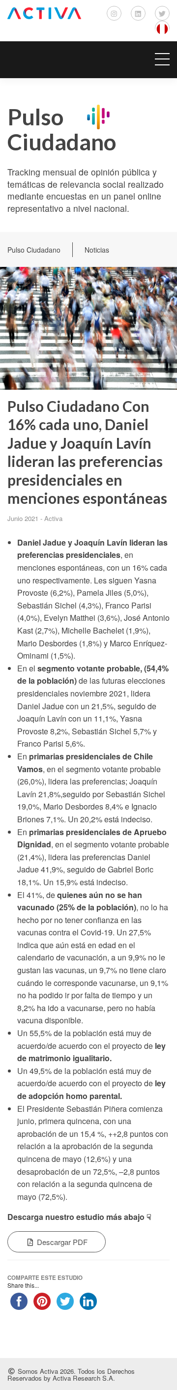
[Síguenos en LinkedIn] (138, 13)
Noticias (97, 249)
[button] (88, 59)
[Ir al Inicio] (44, 13)
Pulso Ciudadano (33, 249)
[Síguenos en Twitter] (162, 13)
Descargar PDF (61, 1242)
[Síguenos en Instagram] (114, 13)
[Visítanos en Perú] (162, 28)
